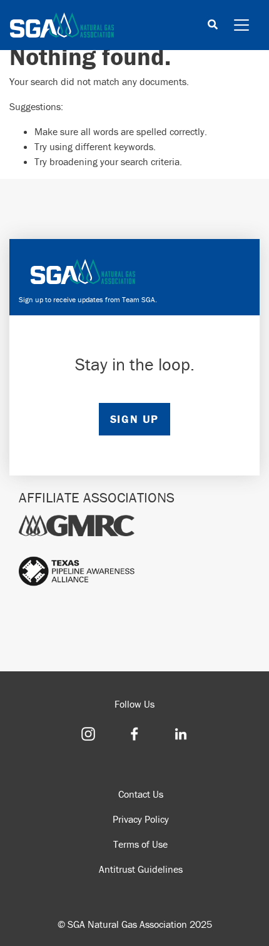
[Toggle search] (212, 25)
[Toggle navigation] (241, 25)
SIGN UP (134, 419)
